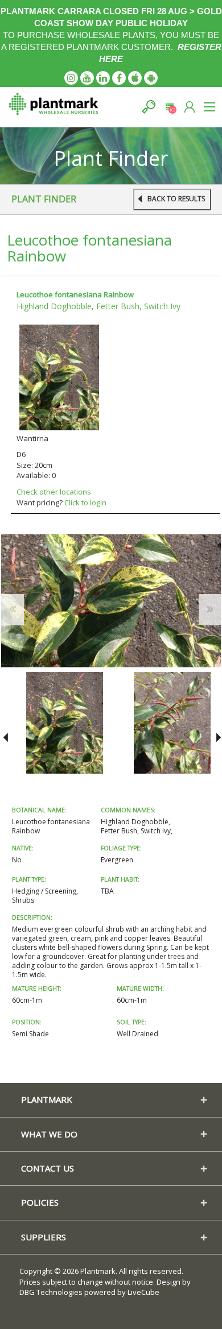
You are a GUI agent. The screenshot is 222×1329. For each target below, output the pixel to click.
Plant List (169, 107)
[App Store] (135, 78)
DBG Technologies (51, 1292)
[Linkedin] (103, 78)
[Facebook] (119, 78)
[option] (64, 723)
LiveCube (143, 1292)
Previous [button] (5, 737)
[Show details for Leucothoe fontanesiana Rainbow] (59, 376)
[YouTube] (87, 78)
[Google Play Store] (151, 78)
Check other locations (54, 492)
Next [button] (216, 737)
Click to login (85, 502)
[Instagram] (71, 78)
